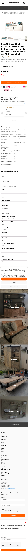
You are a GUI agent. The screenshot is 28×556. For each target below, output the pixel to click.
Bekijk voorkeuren (14, 286)
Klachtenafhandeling (5, 473)
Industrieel (3, 439)
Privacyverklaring (4, 471)
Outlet (2, 449)
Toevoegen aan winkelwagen (14, 82)
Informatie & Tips (5, 465)
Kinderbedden (12, 11)
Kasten (2, 442)
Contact (3, 457)
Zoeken (2, 435)
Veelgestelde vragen (5, 459)
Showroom (3, 460)
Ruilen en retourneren (5, 469)
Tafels (2, 438)
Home (2, 11)
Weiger (14, 282)
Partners (3, 475)
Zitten (2, 441)
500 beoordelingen (22, 103)
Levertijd (3, 462)
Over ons (3, 466)
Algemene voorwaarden (6, 468)
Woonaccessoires (5, 446)
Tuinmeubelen (4, 436)
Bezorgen (3, 463)
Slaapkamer (6, 11)
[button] (24, 19)
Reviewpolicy (4, 472)
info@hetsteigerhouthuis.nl (9, 488)
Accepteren (14, 279)
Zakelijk (2, 448)
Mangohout (3, 445)
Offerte (2, 451)
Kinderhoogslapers (20, 11)
